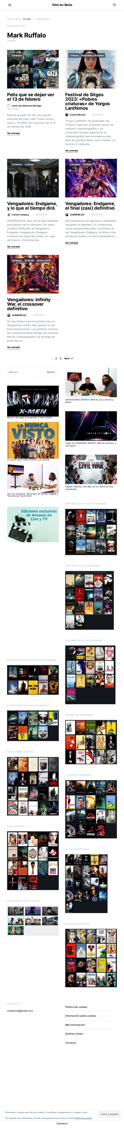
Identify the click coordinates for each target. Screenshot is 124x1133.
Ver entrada (13, 133)
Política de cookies (76, 1006)
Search (51, 372)
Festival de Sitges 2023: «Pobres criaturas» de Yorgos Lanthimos (87, 101)
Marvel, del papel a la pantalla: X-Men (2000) (29, 417)
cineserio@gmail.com (20, 1010)
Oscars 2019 (43, 260)
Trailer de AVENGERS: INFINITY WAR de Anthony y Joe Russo (90, 444)
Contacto (70, 1042)
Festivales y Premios (92, 55)
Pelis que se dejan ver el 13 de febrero (30, 97)
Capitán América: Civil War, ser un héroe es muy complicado (89, 487)
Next (66, 358)
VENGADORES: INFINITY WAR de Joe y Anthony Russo (89, 401)
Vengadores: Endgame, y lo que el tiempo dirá (32, 206)
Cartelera (17, 55)
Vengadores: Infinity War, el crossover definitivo (29, 304)
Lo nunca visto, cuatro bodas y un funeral (28, 459)
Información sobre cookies (80, 1015)
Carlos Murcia (77, 114)
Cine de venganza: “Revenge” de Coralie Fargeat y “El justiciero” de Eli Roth (32, 494)
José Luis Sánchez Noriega (26, 105)
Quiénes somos (74, 1033)
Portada (27, 19)
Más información (75, 1024)
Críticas (74, 55)
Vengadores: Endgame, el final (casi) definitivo (90, 206)
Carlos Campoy (20, 214)
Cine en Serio (62, 5)
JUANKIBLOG (77, 214)
